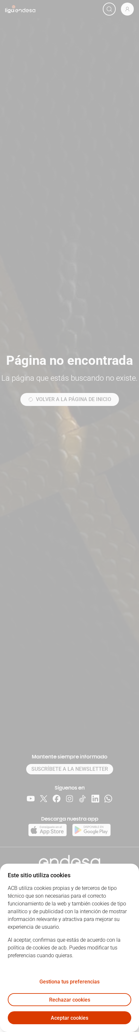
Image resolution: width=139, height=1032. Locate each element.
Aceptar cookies (69, 1018)
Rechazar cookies (69, 1000)
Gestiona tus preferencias (69, 982)
